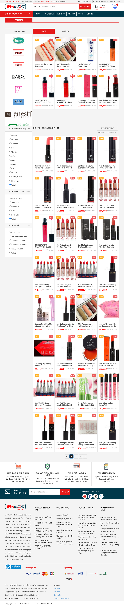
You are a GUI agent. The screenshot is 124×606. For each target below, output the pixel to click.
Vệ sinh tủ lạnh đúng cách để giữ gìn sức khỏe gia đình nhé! (87, 517)
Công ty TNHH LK (18, 198)
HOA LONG (15, 207)
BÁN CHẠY (61, 14)
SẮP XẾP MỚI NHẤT (108, 128)
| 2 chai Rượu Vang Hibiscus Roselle (53, 1)
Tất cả (13, 185)
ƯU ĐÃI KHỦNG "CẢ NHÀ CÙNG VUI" (43, 547)
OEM (13, 156)
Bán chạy (65, 31)
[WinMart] (18, 507)
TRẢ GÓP (71, 14)
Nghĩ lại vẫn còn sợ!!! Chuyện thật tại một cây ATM (64, 524)
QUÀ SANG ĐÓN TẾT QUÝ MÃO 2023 (43, 518)
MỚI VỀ (38, 14)
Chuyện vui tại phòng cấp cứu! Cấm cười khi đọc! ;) (65, 543)
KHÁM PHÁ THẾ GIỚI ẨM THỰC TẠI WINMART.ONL (43, 536)
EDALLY (14, 173)
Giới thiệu (57, 588)
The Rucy (14, 152)
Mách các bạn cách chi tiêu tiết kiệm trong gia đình (86, 550)
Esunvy (14, 135)
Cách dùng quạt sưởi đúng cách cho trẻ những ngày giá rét (87, 525)
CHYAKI (14, 169)
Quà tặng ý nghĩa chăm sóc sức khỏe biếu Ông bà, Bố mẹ (110, 537)
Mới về (44, 31)
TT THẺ (80, 14)
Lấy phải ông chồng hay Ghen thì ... (64, 531)
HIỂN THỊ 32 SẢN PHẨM (106, 132)
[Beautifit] (18, 65)
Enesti (13, 160)
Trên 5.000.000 (17, 249)
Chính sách (57, 595)
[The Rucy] (18, 89)
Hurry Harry (15, 181)
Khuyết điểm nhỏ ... (62, 515)
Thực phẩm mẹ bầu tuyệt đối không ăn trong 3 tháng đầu (110, 545)
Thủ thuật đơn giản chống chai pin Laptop (87, 538)
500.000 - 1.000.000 (19, 236)
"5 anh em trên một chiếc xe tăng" (64, 537)
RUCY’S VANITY (17, 177)
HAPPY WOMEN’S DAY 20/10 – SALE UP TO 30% (43, 541)
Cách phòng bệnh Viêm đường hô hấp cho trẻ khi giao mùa (109, 553)
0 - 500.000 (15, 232)
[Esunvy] (18, 40)
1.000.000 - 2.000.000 (19, 241)
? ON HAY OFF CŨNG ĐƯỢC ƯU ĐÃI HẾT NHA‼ (43, 530)
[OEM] (18, 102)
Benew (13, 164)
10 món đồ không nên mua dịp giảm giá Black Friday (87, 544)
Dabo (13, 148)
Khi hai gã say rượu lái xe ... (65, 519)
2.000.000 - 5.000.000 (19, 245)
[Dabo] (18, 77)
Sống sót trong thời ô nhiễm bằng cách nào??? (109, 518)
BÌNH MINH (15, 215)
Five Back (15, 140)
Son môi (19, 20)
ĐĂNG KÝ (65, 492)
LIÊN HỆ (90, 14)
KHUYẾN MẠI (49, 14)
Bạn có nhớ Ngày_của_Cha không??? (110, 524)
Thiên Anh (15, 202)
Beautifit (14, 144)
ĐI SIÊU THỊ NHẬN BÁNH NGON (43, 524)
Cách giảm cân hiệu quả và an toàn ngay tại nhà (110, 530)
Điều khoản (57, 591)
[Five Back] (18, 53)
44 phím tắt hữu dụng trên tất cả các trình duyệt (87, 532)
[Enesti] (18, 114)
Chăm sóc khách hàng (61, 598)
